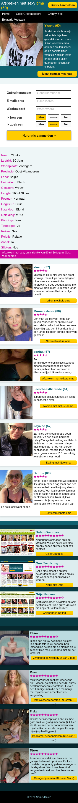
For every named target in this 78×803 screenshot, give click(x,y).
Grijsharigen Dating (54, 612)
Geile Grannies (54, 553)
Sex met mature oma (58, 341)
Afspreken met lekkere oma (58, 378)
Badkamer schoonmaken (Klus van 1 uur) (54, 736)
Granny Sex (55, 13)
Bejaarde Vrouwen (13, 19)
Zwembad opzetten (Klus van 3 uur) (54, 657)
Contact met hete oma (58, 513)
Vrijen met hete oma (58, 300)
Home (6, 13)
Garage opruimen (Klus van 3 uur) (54, 778)
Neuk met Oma (54, 584)
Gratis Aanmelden (63, 5)
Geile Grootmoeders (28, 13)
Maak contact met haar (57, 73)
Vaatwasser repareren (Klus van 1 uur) (54, 700)
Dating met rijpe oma (58, 462)
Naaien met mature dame (58, 406)
